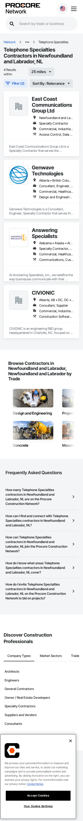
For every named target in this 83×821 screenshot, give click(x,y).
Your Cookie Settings (38, 806)
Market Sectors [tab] (51, 656)
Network (16, 11)
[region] (38, 776)
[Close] (70, 741)
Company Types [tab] (19, 656)
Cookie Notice (35, 784)
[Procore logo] (23, 5)
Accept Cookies (38, 795)
